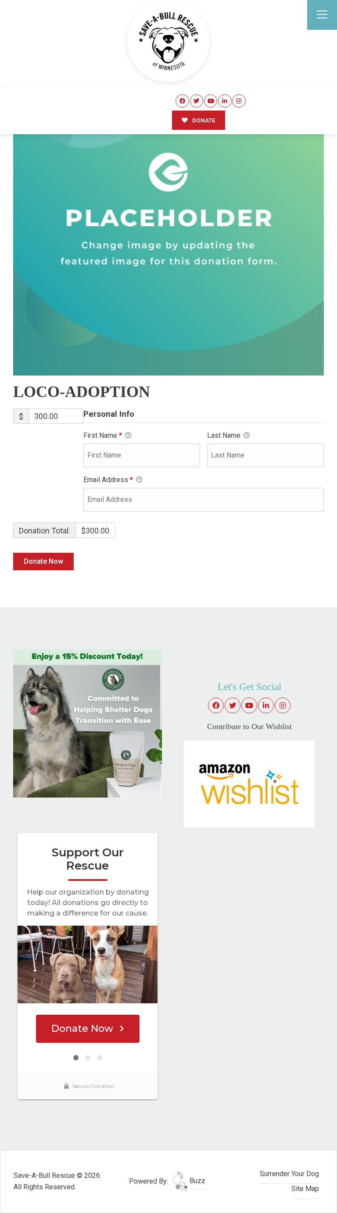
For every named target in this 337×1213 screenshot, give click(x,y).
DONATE (203, 120)
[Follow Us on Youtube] (211, 101)
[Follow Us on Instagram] (239, 101)
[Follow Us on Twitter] (197, 101)
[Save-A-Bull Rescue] (168, 41)
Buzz (196, 1181)
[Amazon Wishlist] (249, 783)
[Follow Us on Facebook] (182, 101)
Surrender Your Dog (289, 1174)
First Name (102, 435)
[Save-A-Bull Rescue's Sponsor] (87, 723)
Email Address (108, 480)
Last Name (224, 435)
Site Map (305, 1188)
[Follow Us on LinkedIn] (225, 101)
